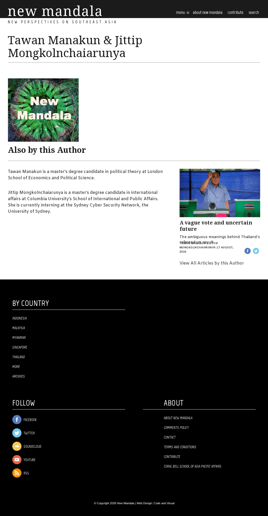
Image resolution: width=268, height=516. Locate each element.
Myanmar (19, 338)
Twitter (29, 433)
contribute (235, 12)
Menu (181, 12)
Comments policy (176, 428)
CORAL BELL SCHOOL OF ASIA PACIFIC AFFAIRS (192, 466)
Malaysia (18, 328)
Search (254, 12)
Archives (18, 376)
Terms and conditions (180, 447)
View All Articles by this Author (212, 263)
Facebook (29, 420)
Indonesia (19, 318)
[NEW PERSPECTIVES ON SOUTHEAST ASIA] (55, 10)
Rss (26, 473)
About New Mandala (207, 12)
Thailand (18, 357)
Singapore (19, 347)
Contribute (172, 457)
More (16, 367)
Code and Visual (164, 503)
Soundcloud (32, 447)
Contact (170, 437)
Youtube (29, 460)
